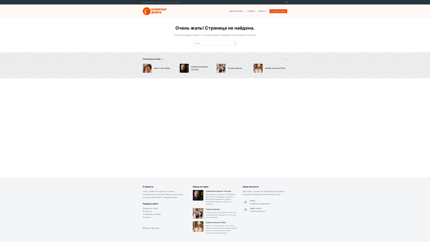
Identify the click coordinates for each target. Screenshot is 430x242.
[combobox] (213, 43)
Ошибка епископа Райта (275, 68)
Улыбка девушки (235, 68)
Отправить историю (278, 11)
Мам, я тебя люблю (162, 68)
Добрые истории (235, 11)
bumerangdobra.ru (258, 211)
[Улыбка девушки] (221, 68)
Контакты (262, 11)
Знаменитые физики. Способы (199, 68)
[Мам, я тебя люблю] (147, 68)
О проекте (251, 11)
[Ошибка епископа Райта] (258, 68)
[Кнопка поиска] (235, 43)
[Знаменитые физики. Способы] (184, 68)
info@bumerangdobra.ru (260, 204)
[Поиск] (286, 2)
